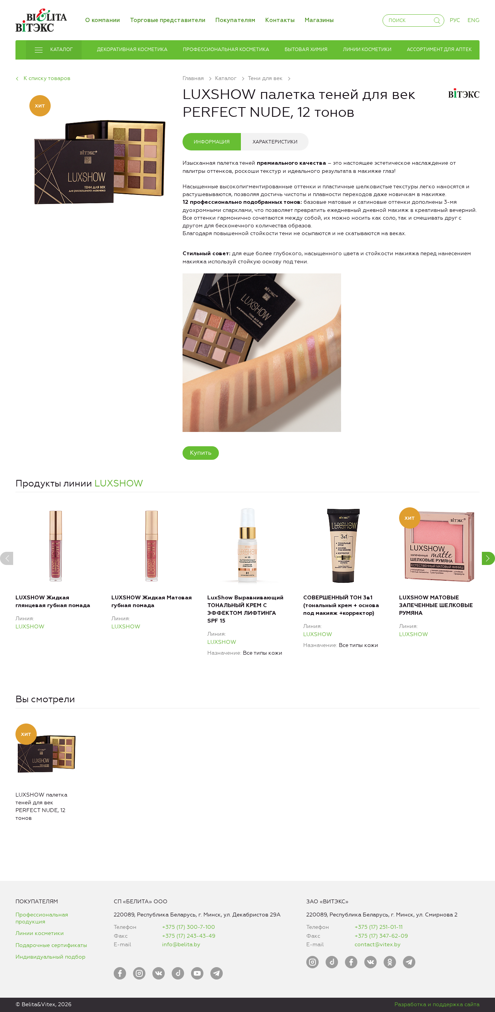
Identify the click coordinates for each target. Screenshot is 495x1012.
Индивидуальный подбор (50, 957)
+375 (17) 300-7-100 (188, 927)
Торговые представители (167, 20)
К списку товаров (47, 78)
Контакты (280, 20)
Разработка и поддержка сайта (437, 1004)
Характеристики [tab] (275, 142)
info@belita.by (181, 944)
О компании (102, 20)
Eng (474, 20)
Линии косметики (39, 933)
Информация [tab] (212, 142)
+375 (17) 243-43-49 (188, 936)
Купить (201, 452)
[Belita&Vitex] (41, 18)
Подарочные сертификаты (51, 945)
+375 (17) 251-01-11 (379, 927)
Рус (455, 20)
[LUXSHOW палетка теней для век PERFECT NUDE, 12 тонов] (99, 157)
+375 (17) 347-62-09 (381, 936)
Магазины (319, 20)
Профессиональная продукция (41, 918)
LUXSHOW (118, 483)
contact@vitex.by (378, 944)
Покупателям (235, 20)
